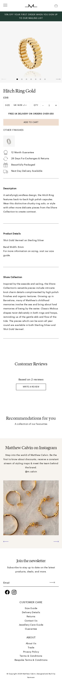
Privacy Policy (31, 652)
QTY (36, 105)
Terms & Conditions (31, 656)
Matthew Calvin (29, 674)
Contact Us (31, 621)
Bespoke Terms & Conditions (31, 660)
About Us (31, 643)
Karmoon (31, 677)
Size (7, 105)
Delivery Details (31, 612)
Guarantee (31, 629)
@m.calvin (31, 472)
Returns (31, 616)
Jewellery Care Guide (31, 625)
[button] (58, 79)
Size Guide (31, 608)
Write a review (31, 387)
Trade (31, 648)
